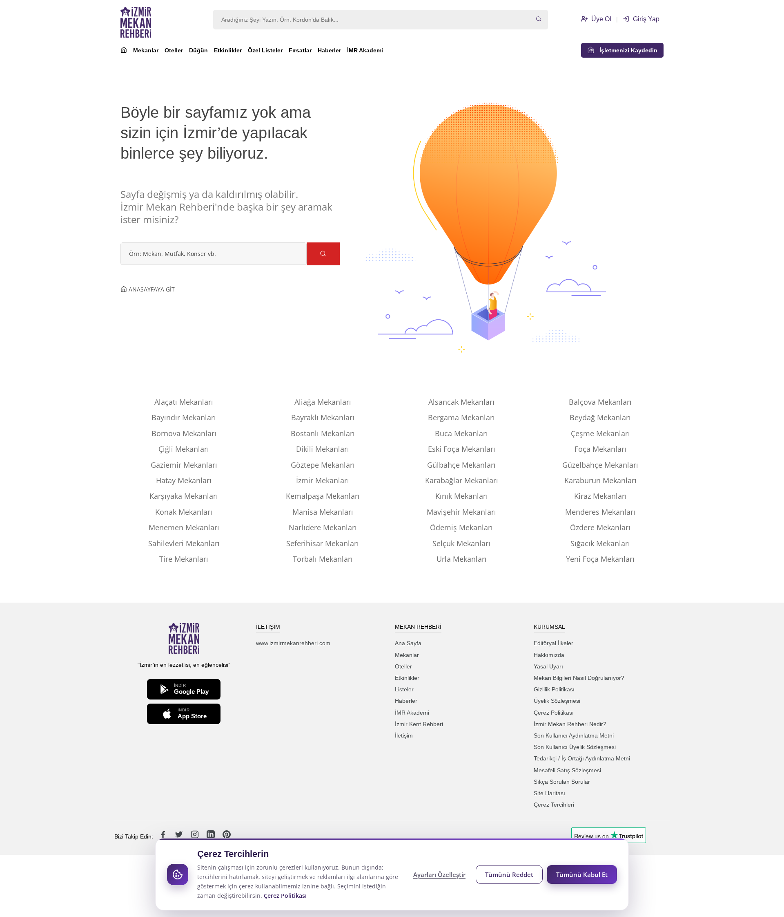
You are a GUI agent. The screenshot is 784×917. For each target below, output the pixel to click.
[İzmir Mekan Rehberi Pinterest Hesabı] (227, 836)
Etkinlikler (228, 50)
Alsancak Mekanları (461, 402)
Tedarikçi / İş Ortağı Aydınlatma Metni (582, 758)
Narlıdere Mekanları (323, 527)
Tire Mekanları (183, 559)
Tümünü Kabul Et (582, 874)
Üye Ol (600, 19)
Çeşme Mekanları (600, 433)
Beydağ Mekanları (600, 417)
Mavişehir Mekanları (461, 512)
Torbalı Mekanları (323, 559)
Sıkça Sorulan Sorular (562, 781)
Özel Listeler (265, 50)
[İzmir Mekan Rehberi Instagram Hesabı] (195, 836)
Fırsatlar (300, 50)
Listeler (404, 689)
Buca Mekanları (461, 433)
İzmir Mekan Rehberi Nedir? (570, 724)
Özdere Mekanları (600, 527)
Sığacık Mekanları (600, 543)
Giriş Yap (645, 19)
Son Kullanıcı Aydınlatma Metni (574, 735)
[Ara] (538, 20)
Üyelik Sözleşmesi (557, 700)
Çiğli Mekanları (183, 449)
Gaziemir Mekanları (184, 465)
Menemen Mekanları (184, 527)
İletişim (404, 735)
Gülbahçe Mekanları (461, 465)
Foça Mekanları (600, 449)
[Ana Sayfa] (123, 51)
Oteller (174, 50)
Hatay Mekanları (184, 480)
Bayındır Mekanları (183, 417)
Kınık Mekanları (461, 496)
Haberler (329, 50)
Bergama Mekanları (461, 417)
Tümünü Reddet (509, 874)
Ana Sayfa (408, 643)
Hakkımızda (549, 655)
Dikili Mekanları (322, 449)
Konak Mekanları (183, 512)
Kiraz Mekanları (600, 496)
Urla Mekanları (462, 559)
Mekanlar (145, 50)
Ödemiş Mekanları (461, 527)
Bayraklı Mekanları (322, 417)
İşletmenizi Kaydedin (626, 50)
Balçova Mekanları (600, 402)
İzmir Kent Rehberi (419, 724)
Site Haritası (549, 793)
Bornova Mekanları (183, 433)
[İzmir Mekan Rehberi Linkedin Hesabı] (211, 836)
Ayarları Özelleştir (439, 874)
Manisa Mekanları (322, 512)
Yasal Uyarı (548, 666)
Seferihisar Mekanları (322, 543)
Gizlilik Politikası (554, 689)
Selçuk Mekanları (461, 543)
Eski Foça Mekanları (461, 449)
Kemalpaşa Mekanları (323, 496)
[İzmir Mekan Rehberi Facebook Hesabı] (164, 836)
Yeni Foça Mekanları (600, 559)
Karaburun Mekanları (600, 480)
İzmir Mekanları (322, 480)
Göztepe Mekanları (323, 465)
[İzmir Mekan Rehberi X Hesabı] (180, 836)
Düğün (198, 50)
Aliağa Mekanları (322, 402)
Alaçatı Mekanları (183, 402)
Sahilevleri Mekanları (184, 543)
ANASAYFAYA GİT (151, 289)
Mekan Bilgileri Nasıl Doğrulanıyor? (579, 678)
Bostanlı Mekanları (323, 433)
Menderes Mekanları (600, 512)
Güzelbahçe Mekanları (600, 465)
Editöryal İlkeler (553, 643)
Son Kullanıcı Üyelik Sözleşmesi (575, 747)
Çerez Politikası (554, 712)
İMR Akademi (365, 50)
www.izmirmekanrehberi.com (293, 643)
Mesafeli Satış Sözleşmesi (567, 770)
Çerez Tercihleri (554, 804)
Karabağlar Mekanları (461, 480)
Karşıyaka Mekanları (183, 496)
